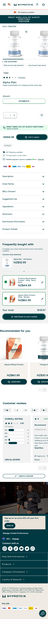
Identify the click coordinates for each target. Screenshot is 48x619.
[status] (10, 115)
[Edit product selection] (42, 282)
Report (37, 459)
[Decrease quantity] (6, 115)
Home (4, 26)
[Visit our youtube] (21, 548)
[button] (42, 613)
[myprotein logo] (23, 4)
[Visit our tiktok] (16, 548)
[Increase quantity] (14, 115)
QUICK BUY (15, 382)
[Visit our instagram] (4, 548)
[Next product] (44, 389)
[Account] (37, 4)
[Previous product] (40, 389)
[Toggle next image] (45, 44)
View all (41, 159)
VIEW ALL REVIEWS (12, 459)
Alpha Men (12, 26)
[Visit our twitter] (27, 548)
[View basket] (43, 4)
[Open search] (9, 4)
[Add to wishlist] (42, 115)
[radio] (24, 101)
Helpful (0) (41, 456)
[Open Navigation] (4, 4)
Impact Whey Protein (14, 365)
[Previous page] (40, 468)
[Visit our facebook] (10, 548)
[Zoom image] (26, 32)
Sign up (10, 526)
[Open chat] (32, 548)
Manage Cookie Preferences (15, 533)
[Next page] (44, 468)
